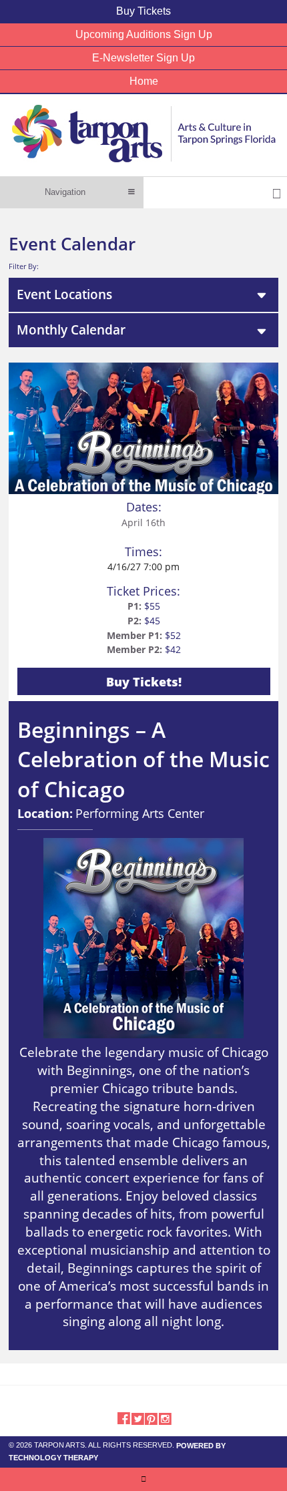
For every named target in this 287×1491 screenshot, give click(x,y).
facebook (123, 1418)
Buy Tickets (143, 11)
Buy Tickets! (144, 682)
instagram (165, 1418)
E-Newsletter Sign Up (143, 57)
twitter (137, 1418)
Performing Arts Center (139, 813)
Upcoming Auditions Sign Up (143, 34)
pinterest (151, 1418)
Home (143, 81)
